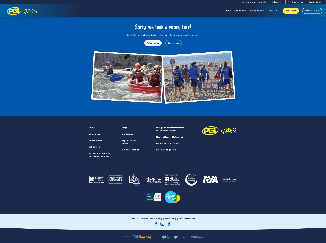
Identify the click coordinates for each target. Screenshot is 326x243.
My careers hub (312, 11)
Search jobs (173, 43)
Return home (153, 43)
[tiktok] (169, 224)
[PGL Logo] (22, 15)
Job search (291, 11)
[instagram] (162, 224)
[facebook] (156, 224)
